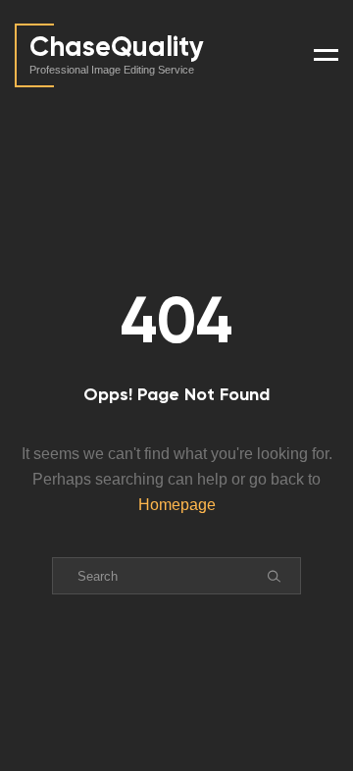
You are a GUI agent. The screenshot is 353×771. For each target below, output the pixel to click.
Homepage (177, 504)
